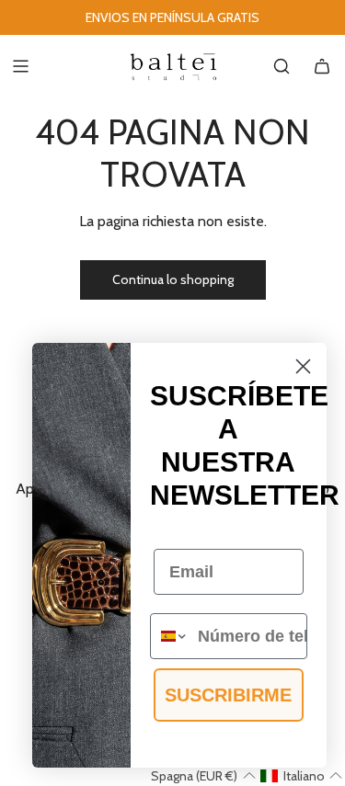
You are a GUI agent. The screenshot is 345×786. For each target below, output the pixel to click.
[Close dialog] (303, 366)
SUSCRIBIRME (228, 695)
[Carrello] (322, 66)
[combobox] (170, 636)
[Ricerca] (281, 66)
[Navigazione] (20, 66)
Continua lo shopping (173, 279)
